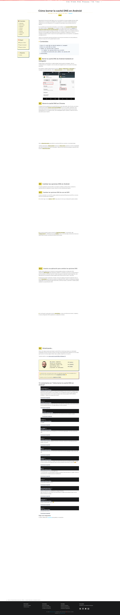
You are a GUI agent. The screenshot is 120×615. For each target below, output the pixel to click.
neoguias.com (52, 611)
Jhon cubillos (43, 428)
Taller (93, 1)
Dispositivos (21, 26)
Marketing (21, 31)
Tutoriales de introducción (46, 608)
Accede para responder (45, 397)
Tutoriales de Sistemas (64, 605)
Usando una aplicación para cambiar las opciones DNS (55, 51)
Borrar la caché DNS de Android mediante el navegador (53, 45)
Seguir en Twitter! (22, 42)
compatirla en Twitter (61, 374)
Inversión (20, 29)
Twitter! (71, 362)
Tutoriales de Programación (65, 608)
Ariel (41, 468)
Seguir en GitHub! (22, 47)
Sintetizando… (43, 53)
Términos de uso (26, 606)
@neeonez (70, 13)
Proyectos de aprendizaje (46, 606)
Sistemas (20, 34)
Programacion (21, 32)
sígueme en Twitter (57, 377)
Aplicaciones (21, 23)
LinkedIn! (71, 364)
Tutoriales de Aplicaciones (65, 606)
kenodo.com (62, 613)
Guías (80, 1)
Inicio (68, 1)
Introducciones (86, 1)
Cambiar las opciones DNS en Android (49, 48)
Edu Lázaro (52, 361)
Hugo (41, 448)
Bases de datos (21, 24)
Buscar (98, 1)
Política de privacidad (27, 605)
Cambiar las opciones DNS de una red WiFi (52, 50)
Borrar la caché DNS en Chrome (48, 46)
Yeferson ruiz (43, 499)
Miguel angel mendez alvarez (46, 488)
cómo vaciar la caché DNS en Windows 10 (57, 356)
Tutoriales (74, 1)
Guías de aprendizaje (45, 605)
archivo (73, 28)
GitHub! (71, 366)
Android (60, 15)
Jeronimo (42, 458)
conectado (50, 517)
